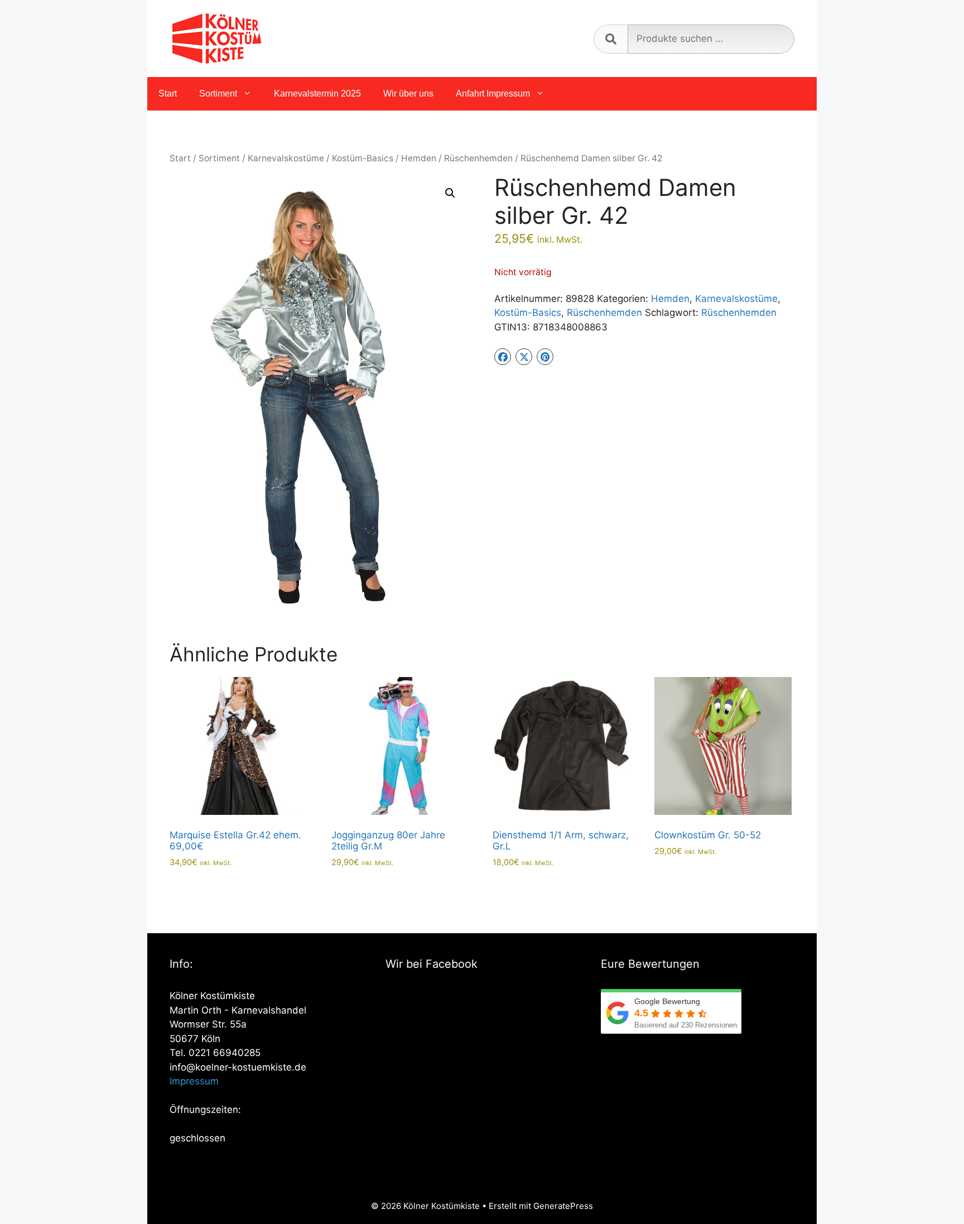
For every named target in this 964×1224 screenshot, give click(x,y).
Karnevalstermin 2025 (317, 93)
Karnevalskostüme (286, 158)
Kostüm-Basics (362, 158)
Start (167, 93)
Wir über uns (408, 93)
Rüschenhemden (478, 158)
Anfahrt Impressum (493, 93)
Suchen (611, 39)
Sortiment (218, 93)
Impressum (194, 1081)
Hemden (418, 158)
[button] (450, 193)
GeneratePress (563, 1206)
